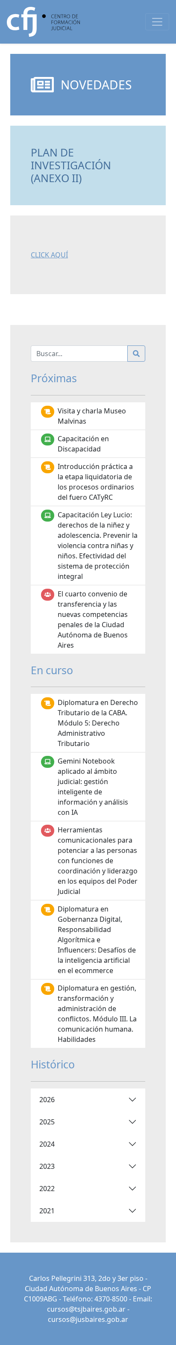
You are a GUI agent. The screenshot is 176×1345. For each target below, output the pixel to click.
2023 (47, 1166)
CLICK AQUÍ (49, 255)
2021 (47, 1210)
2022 (47, 1188)
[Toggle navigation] (157, 21)
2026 (47, 1099)
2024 (47, 1144)
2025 (47, 1122)
